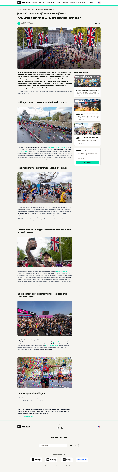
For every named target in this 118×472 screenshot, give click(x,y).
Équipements (42, 2)
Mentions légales (49, 466)
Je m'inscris (87, 162)
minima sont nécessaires (52, 345)
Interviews (65, 2)
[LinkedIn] (62, 428)
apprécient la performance (59, 342)
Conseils (59, 2)
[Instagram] (58, 428)
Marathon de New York (54, 147)
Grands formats (51, 2)
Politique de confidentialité (61, 466)
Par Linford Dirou (25, 22)
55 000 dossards (22, 151)
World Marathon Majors (50, 13)
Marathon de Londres (34, 13)
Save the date (73, 2)
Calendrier (90, 2)
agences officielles (61, 271)
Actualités (34, 2)
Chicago (63, 147)
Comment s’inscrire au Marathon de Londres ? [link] (43, 9)
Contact (71, 466)
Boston (19, 149)
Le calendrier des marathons (26, 416)
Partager (98, 23)
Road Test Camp (82, 2)
